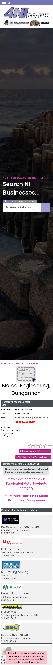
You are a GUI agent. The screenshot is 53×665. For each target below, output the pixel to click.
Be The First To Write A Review (34, 457)
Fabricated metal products (33, 363)
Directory (8, 201)
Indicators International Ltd (20, 527)
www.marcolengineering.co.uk (32, 417)
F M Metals (8, 612)
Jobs (34, 201)
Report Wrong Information (35, 451)
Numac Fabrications (15, 593)
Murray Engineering (14, 572)
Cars (27, 201)
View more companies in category (26, 483)
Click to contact (25, 422)
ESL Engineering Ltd (14, 635)
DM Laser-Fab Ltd (13, 549)
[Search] (45, 207)
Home (3, 363)
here (15, 662)
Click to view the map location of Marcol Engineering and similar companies (26, 470)
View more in (26, 498)
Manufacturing (14, 363)
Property (19, 201)
